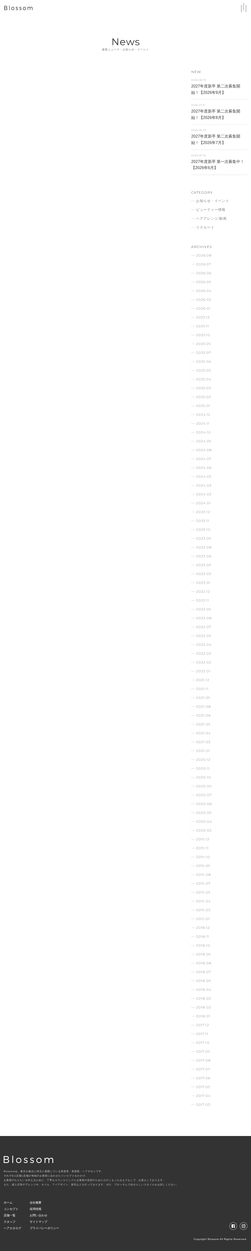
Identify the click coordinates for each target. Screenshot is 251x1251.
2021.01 (203, 750)
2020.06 (204, 804)
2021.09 (203, 697)
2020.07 (204, 795)
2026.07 (203, 264)
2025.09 (203, 344)
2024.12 (203, 414)
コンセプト (11, 1209)
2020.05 (204, 812)
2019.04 (203, 901)
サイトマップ (38, 1221)
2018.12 (203, 927)
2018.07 (203, 972)
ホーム (8, 1202)
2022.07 (203, 627)
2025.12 (203, 317)
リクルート (205, 227)
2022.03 (203, 653)
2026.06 (203, 273)
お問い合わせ (38, 1215)
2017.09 (203, 1051)
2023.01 (203, 582)
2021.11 (202, 689)
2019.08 (203, 874)
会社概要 (35, 1202)
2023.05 (203, 565)
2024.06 (204, 467)
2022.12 (203, 591)
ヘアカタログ (12, 1228)
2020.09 (204, 786)
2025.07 (203, 352)
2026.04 (204, 290)
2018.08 (204, 963)
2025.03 (203, 388)
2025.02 (203, 397)
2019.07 (203, 883)
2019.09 (203, 865)
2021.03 (203, 742)
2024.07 (204, 459)
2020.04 (204, 821)
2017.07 (203, 1069)
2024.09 (204, 441)
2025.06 (203, 361)
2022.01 (203, 671)
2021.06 (203, 715)
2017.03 (203, 1104)
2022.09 (203, 609)
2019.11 (202, 848)
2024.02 (204, 494)
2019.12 (202, 839)
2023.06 (203, 556)
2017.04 (203, 1095)
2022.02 (203, 662)
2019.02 (203, 910)
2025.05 (203, 370)
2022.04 (204, 644)
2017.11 (202, 1034)
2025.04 (203, 379)
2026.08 (204, 255)
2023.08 (204, 547)
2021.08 (203, 706)
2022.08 (204, 618)
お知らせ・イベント (212, 201)
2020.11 (203, 768)
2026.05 (203, 282)
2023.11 (202, 520)
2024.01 (203, 503)
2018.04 (203, 989)
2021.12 (202, 680)
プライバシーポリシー (44, 1228)
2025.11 (202, 326)
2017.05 (203, 1087)
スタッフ (9, 1221)
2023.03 (203, 574)
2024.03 (204, 485)
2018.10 (203, 945)
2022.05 (203, 635)
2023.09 (203, 538)
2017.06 (203, 1078)
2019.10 (203, 857)
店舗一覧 (9, 1215)
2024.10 (203, 432)
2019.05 (203, 892)
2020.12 (203, 759)
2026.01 (203, 308)
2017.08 (203, 1060)
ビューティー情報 (211, 209)
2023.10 (203, 529)
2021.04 (203, 733)
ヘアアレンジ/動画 (211, 218)
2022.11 (202, 600)
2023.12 (203, 512)
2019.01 (203, 919)
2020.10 (203, 777)
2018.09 (203, 954)
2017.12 (202, 1025)
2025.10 (203, 335)
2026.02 (203, 299)
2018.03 (203, 998)
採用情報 (35, 1209)
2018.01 (203, 1016)
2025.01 (203, 405)
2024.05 (203, 476)
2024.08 (204, 450)
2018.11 (202, 936)
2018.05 (203, 980)
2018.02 (203, 1007)
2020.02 (204, 830)
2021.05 (203, 724)
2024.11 (203, 423)
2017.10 (203, 1042)
